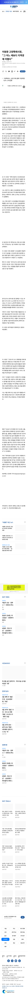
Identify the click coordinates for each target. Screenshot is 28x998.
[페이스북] (3, 71)
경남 (14, 943)
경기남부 (23, 935)
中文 (15, 984)
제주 (5, 946)
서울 (5, 928)
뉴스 (3, 11)
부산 (14, 928)
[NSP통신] (14, 7)
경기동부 (14, 935)
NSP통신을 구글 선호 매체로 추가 (11, 2)
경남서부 (23, 943)
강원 (14, 939)
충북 (23, 939)
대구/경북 (22, 928)
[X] (6, 71)
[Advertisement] (14, 163)
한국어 (3, 984)
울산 (5, 935)
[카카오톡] (9, 71)
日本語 (11, 984)
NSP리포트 (16, 11)
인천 (5, 932)
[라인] (12, 71)
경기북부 (5, 939)
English (7, 984)
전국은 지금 (9, 11)
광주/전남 (14, 932)
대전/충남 (22, 932)
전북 (5, 943)
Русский (19, 984)
